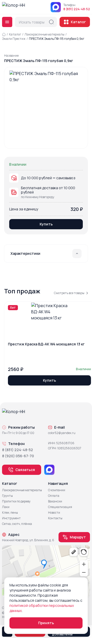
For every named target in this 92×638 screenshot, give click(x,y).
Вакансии (55, 501)
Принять (46, 622)
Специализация (60, 507)
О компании (56, 490)
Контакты (55, 518)
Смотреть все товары (69, 293)
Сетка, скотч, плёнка (17, 524)
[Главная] (4, 34)
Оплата (53, 496)
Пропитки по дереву (16, 501)
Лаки (5, 507)
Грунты (7, 496)
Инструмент (11, 518)
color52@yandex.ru (61, 433)
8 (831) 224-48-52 (76, 9)
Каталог (78, 21)
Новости (54, 513)
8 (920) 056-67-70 (18, 455)
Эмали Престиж (14, 39)
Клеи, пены (10, 513)
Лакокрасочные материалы (44, 34)
